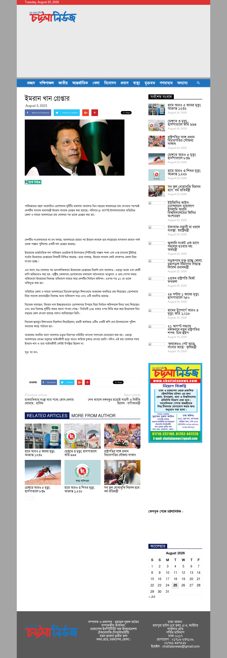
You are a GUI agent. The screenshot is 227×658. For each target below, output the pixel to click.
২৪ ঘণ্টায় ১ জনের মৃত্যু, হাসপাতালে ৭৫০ (183, 296)
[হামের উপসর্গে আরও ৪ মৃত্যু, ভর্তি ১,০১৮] (156, 314)
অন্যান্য (182, 83)
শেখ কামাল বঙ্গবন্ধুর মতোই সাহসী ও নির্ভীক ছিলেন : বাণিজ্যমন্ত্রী (114, 401)
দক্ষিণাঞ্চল (47, 83)
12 (183, 573)
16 (159, 579)
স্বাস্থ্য (136, 83)
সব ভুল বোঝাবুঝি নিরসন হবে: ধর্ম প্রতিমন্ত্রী (122, 490)
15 (152, 579)
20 (191, 579)
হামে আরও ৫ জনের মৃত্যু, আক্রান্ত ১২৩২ (40, 453)
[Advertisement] (113, 54)
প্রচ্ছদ (31, 83)
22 (152, 585)
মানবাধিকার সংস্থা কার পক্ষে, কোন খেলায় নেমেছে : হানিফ (49, 401)
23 (159, 585)
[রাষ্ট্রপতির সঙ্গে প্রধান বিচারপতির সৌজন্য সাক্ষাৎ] (122, 436)
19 (183, 579)
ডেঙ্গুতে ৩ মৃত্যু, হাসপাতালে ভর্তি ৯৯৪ (80, 453)
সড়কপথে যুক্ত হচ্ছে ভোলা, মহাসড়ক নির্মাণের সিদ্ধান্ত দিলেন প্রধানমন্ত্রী (185, 264)
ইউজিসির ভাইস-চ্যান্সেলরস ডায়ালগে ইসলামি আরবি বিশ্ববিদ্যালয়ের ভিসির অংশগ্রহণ (182, 209)
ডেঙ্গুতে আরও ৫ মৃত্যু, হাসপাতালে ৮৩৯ (37, 490)
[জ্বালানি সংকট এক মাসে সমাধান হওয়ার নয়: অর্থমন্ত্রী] (156, 247)
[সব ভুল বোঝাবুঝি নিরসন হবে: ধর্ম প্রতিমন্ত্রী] (122, 472)
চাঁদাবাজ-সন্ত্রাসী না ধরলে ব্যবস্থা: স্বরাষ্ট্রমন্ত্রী (184, 229)
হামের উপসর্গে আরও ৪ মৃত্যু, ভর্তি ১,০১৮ (183, 312)
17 (167, 579)
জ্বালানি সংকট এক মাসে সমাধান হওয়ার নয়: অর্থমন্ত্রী (183, 246)
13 (191, 573)
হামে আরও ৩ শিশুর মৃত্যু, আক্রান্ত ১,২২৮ (79, 490)
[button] (198, 83)
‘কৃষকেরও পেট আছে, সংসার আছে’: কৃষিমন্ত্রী (182, 346)
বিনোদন (110, 83)
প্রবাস (124, 83)
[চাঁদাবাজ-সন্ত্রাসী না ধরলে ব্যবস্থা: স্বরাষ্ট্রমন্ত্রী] (156, 231)
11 (175, 573)
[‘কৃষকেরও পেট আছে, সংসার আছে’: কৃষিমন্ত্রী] (156, 348)
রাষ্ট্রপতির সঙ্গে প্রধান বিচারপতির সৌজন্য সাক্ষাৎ (120, 453)
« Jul (151, 597)
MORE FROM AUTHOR (93, 416)
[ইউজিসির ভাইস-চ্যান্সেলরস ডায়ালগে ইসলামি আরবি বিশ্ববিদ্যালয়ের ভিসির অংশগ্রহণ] (156, 207)
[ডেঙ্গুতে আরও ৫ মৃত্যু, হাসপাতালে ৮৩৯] (43, 472)
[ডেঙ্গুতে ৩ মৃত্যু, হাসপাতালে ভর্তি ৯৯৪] (82, 436)
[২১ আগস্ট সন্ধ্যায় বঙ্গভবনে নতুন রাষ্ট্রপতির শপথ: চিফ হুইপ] (156, 330)
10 (167, 573)
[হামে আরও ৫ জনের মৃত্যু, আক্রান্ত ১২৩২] (43, 436)
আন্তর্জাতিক (80, 83)
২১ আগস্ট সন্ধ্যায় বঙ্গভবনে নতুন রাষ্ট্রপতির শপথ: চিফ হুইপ (184, 329)
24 (167, 585)
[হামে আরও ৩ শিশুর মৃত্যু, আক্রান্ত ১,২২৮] (82, 472)
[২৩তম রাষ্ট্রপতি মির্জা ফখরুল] (156, 282)
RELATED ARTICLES (47, 416)
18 (175, 579)
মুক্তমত (150, 83)
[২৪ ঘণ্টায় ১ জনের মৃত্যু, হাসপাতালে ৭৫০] (156, 298)
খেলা (96, 83)
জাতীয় (63, 83)
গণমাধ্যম (166, 83)
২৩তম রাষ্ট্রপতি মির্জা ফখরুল (181, 280)
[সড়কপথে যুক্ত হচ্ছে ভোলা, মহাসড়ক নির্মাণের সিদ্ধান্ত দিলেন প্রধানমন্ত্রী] (156, 265)
